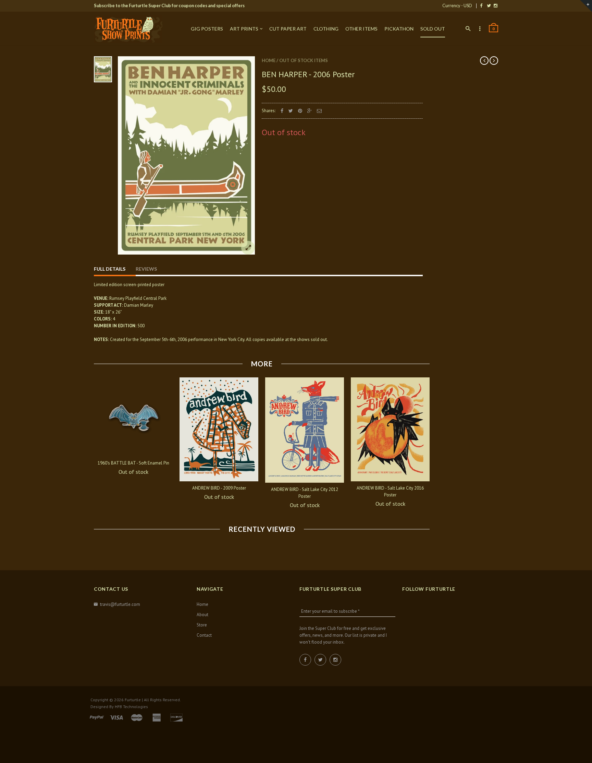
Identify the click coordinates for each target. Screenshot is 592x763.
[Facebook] (481, 5)
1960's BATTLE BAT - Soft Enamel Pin (133, 463)
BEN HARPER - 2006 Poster (308, 74)
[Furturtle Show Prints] (128, 29)
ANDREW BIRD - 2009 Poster (219, 488)
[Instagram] (495, 5)
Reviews (146, 269)
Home (268, 60)
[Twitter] (489, 5)
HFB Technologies (131, 706)
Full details (109, 269)
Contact (204, 635)
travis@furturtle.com (120, 604)
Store (202, 625)
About (202, 615)
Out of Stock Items (303, 60)
